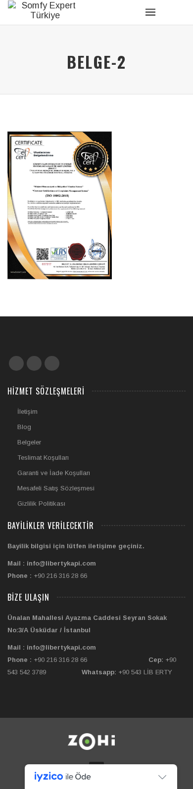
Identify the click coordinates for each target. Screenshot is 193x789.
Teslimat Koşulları (43, 457)
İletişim (27, 411)
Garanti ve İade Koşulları (53, 473)
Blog (24, 427)
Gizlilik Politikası (41, 503)
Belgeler (29, 442)
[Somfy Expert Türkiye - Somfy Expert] (44, 10)
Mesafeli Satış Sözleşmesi (56, 488)
